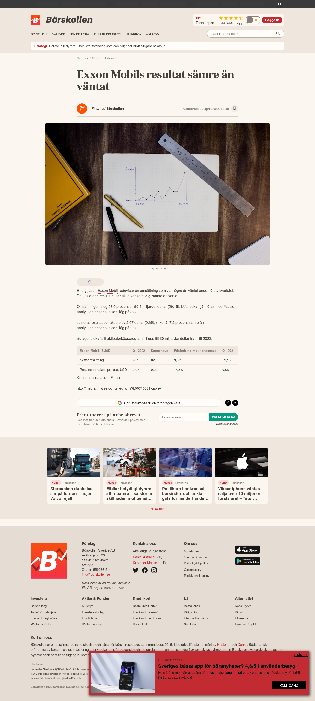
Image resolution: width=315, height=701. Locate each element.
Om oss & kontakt (196, 557)
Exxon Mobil (108, 290)
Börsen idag (39, 606)
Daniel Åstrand (144, 556)
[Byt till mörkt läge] (253, 20)
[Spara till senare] (234, 108)
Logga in (272, 20)
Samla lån (190, 624)
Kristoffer (224, 644)
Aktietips (88, 606)
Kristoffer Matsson (146, 562)
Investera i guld (245, 624)
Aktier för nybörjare (43, 612)
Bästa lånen (192, 606)
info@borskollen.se (96, 574)
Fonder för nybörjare (44, 618)
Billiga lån (190, 612)
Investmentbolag (93, 612)
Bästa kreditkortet (145, 606)
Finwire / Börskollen (108, 108)
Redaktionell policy (196, 576)
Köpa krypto (243, 606)
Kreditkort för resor (145, 612)
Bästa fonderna (92, 624)
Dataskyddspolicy (227, 424)
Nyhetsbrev (191, 551)
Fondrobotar (90, 618)
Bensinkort (140, 624)
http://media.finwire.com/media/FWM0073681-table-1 (120, 388)
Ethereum (241, 618)
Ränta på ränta (41, 624)
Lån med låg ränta (196, 618)
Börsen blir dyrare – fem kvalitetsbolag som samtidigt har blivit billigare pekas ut (99, 45)
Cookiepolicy (192, 569)
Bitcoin (239, 612)
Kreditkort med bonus (147, 618)
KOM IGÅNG (288, 685)
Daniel (242, 644)
